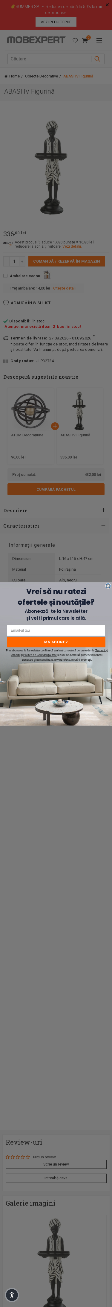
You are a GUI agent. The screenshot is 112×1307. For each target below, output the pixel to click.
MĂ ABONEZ (56, 642)
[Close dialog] (108, 586)
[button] (12, 1295)
